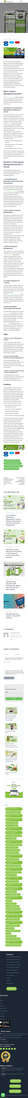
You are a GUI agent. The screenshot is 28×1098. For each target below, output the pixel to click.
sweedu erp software (11, 936)
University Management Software (13, 965)
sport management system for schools (13, 466)
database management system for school (13, 841)
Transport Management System (13, 945)
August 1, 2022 (9, 579)
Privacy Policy (20, 673)
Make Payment (11, 988)
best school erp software (12, 825)
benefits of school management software (13, 815)
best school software (11, 838)
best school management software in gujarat (12, 832)
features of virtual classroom (13, 850)
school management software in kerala (13, 916)
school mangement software (13, 925)
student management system (13, 931)
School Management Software (12, 967)
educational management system (14, 845)
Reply (11, 639)
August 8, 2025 (9, 547)
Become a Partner (15, 1086)
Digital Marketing (10, 983)
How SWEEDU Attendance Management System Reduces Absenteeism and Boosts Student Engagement (13, 520)
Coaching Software (15, 1091)
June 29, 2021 (9, 611)
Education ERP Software (12, 847)
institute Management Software (13, 972)
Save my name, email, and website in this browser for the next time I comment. (14, 658)
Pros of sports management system (12, 463)
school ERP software (11, 903)
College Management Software (13, 962)
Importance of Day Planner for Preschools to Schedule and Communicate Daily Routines (14, 553)
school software (10, 928)
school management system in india (13, 922)
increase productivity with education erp (12, 862)
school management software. (10, 191)
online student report (11, 891)
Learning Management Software (13, 872)
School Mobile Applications (12, 970)
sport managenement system (11, 468)
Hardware (8, 980)
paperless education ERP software (12, 897)
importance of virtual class (12, 859)
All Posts (14, 20)
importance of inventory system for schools (13, 856)
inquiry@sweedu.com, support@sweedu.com (11, 1037)
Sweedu (8, 933)
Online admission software (12, 881)
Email (6, 692)
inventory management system (13, 865)
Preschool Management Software (13, 957)
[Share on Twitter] (11, 42)
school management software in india (13, 912)
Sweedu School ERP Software (13, 938)
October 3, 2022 (7, 39)
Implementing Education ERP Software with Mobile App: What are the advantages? (13, 586)
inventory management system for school (13, 869)
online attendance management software (13, 884)
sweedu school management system (13, 942)
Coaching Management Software (13, 959)
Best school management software (12, 828)
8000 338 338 (5, 1041)
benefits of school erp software (13, 812)
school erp (9, 901)
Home (9, 20)
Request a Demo (15, 1081)
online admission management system (13, 878)
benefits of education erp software (12, 809)
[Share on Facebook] (6, 42)
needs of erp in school (11, 874)
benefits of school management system (13, 819)
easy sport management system (12, 460)
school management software (13, 908)
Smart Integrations (10, 975)
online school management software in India (12, 888)
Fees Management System (12, 852)
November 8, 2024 (10, 513)
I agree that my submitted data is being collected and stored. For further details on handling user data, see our (14, 672)
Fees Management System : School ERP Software (13, 616)
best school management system (14, 835)
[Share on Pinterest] (17, 42)
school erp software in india (12, 906)
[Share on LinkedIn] (6, 45)
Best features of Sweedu (12, 822)
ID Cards (8, 978)
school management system (13, 919)
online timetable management (13, 894)
